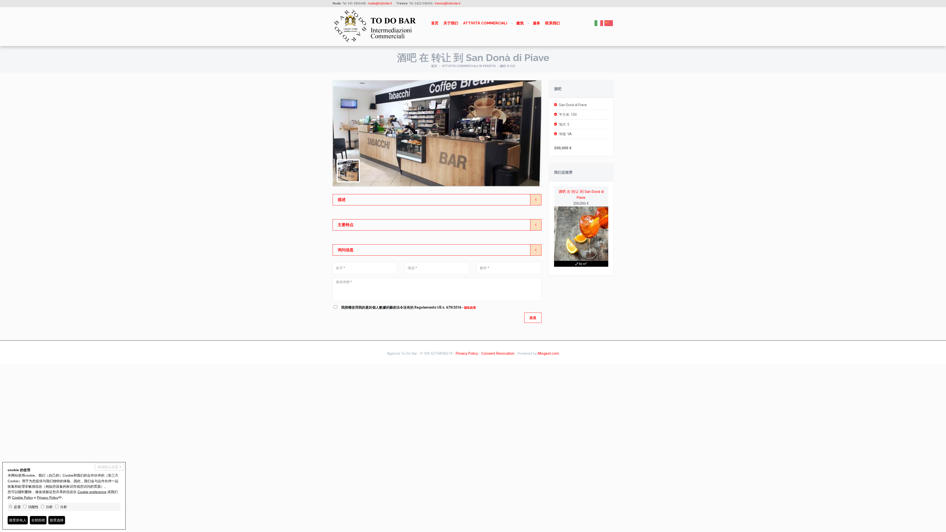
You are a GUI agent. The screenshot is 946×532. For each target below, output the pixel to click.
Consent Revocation (497, 353)
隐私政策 (470, 307)
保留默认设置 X (109, 467)
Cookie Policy (22, 497)
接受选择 (57, 520)
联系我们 (552, 23)
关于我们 (450, 23)
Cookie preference (92, 492)
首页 (435, 23)
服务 (536, 23)
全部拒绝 (38, 520)
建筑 (520, 23)
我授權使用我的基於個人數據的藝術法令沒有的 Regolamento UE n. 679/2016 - (408, 307)
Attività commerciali (485, 23)
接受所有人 (17, 520)
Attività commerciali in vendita (469, 66)
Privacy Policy (467, 353)
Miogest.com (548, 353)
